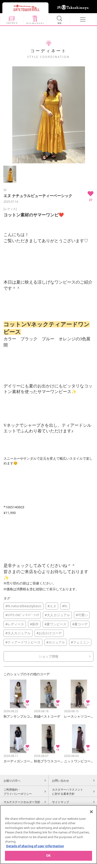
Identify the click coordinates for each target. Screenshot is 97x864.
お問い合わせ (60, 780)
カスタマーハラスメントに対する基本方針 (67, 792)
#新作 (34, 624)
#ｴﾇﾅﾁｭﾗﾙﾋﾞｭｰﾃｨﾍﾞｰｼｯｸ (22, 615)
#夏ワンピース (55, 624)
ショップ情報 (48, 656)
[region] (48, 834)
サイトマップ (60, 802)
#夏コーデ (80, 624)
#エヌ (52, 606)
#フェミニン (80, 642)
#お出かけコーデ (49, 633)
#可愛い (82, 615)
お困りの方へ (12, 780)
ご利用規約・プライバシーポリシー (18, 792)
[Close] (91, 812)
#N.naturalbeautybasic (23, 606)
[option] (48, 114)
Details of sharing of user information (35, 846)
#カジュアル (55, 642)
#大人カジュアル (57, 615)
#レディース (14, 624)
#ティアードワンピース (22, 642)
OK (48, 855)
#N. (65, 606)
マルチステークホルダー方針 (22, 802)
